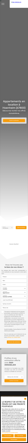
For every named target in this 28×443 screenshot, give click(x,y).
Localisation (5, 295)
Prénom (5, 276)
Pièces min (5, 307)
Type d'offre (5, 287)
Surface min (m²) (7, 304)
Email (4, 284)
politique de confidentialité (13, 337)
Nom (4, 280)
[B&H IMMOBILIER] (19, 4)
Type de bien (5, 291)
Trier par (4, 226)
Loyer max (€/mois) (8, 300)
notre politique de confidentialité (10, 432)
